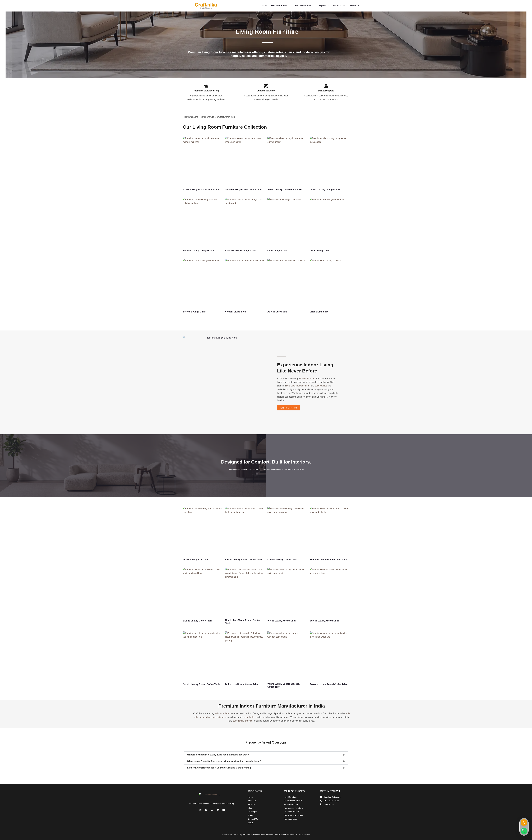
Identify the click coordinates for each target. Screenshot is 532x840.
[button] (288, 6)
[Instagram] (200, 810)
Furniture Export (291, 819)
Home (264, 6)
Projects (322, 6)
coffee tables (321, 386)
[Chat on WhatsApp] (524, 831)
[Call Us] (524, 822)
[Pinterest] (212, 810)
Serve (250, 823)
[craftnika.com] (206, 5)
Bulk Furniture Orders (293, 815)
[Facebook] (206, 810)
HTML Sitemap (304, 835)
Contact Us (354, 6)
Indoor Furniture (279, 6)
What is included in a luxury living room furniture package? (218, 755)
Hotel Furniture (290, 797)
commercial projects (242, 721)
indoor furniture (307, 378)
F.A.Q (250, 815)
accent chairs (219, 717)
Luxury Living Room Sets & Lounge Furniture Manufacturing (219, 768)
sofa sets (290, 386)
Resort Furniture (291, 804)
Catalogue (252, 811)
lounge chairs (302, 386)
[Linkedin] (218, 810)
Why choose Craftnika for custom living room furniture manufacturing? (224, 761)
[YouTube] (223, 810)
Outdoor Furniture (302, 6)
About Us (337, 6)
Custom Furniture (291, 811)
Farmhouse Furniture (293, 808)
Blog (250, 808)
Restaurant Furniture (293, 801)
